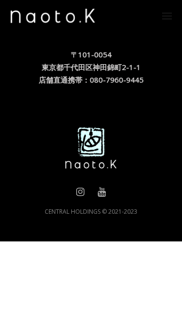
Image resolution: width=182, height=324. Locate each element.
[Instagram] (80, 194)
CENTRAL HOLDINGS (72, 211)
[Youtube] (102, 194)
